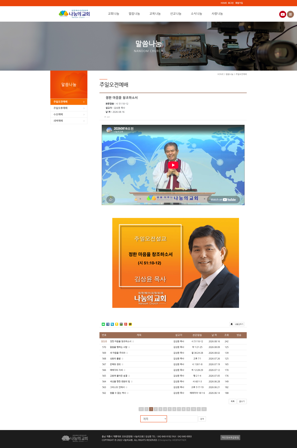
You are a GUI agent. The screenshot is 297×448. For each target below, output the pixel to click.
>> (204, 409)
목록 (233, 401)
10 (193, 409)
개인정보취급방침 (230, 437)
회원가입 (239, 3)
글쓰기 (242, 401)
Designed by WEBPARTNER (172, 440)
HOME (224, 3)
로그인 (231, 3)
